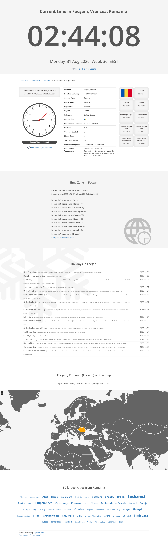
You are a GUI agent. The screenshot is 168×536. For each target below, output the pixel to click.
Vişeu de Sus (100, 522)
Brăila (121, 496)
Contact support (35, 535)
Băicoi (30, 503)
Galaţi (143, 503)
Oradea (79, 509)
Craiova (76, 503)
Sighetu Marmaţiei (93, 516)
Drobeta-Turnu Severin (114, 503)
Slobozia (116, 516)
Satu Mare (68, 515)
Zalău (121, 522)
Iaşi (34, 509)
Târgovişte (56, 521)
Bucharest (136, 496)
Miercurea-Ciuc (54, 509)
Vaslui (89, 522)
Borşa (87, 497)
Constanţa (61, 503)
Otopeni (90, 510)
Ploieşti (137, 509)
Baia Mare (66, 496)
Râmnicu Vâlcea (51, 515)
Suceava (127, 515)
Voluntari (112, 522)
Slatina (107, 515)
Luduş (42, 510)
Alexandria (35, 497)
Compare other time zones (63, 237)
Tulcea (45, 521)
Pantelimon (100, 510)
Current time (23, 80)
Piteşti (126, 509)
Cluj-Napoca (43, 503)
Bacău (54, 496)
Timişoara (141, 515)
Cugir (86, 503)
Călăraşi (94, 503)
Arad (45, 496)
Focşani (133, 503)
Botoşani (97, 496)
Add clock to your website (85, 68)
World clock (36, 80)
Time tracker (23, 535)
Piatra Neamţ (113, 509)
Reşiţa (36, 515)
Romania (47, 80)
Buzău (21, 503)
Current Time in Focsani (39, 142)
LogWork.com (39, 532)
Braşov (109, 497)
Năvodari (68, 509)
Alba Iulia (24, 497)
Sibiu (79, 515)
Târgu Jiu (68, 521)
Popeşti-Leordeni (23, 516)
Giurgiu (26, 509)
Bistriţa (78, 497)
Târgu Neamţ (79, 522)
